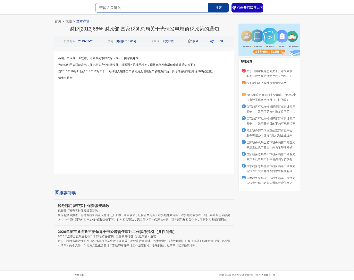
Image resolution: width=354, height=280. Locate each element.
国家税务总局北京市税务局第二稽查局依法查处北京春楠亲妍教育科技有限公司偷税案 (270, 169)
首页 (58, 21)
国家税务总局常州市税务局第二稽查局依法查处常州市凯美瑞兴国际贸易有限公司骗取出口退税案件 (270, 157)
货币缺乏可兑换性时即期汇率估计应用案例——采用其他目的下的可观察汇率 (270, 121)
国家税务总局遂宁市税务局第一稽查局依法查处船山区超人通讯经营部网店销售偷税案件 (270, 181)
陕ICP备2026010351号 (262, 275)
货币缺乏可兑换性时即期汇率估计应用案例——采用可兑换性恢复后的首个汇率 (270, 109)
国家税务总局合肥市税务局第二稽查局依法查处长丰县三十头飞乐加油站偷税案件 (270, 145)
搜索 (218, 7)
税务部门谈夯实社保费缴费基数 (266, 83)
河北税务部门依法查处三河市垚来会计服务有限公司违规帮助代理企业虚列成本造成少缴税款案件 (270, 133)
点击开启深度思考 (250, 7)
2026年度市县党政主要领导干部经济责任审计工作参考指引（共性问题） (271, 97)
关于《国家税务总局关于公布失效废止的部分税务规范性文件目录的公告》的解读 (270, 74)
